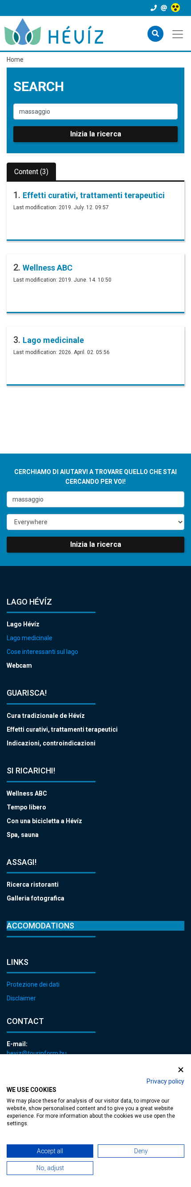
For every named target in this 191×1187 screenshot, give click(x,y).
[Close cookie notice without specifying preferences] (180, 1069)
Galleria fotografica (35, 898)
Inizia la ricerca (95, 134)
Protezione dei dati (33, 984)
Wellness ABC (47, 267)
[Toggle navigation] (178, 33)
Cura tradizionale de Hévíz (46, 715)
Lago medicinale (53, 340)
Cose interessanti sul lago (42, 651)
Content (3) (31, 171)
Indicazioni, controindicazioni (51, 743)
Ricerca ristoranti (33, 884)
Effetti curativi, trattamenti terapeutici (94, 195)
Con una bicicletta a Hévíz (44, 821)
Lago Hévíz (23, 624)
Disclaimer (21, 998)
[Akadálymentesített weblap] (176, 8)
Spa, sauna (23, 834)
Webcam (19, 665)
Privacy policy (165, 1081)
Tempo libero (26, 807)
